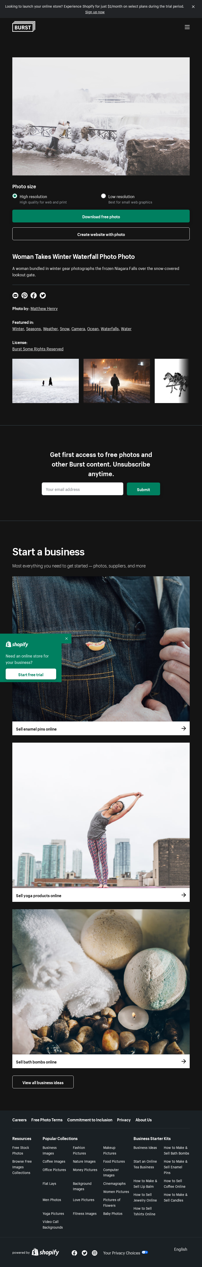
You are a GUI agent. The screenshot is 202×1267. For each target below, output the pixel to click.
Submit (143, 489)
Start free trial (30, 674)
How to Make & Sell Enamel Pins (175, 1166)
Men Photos (52, 1199)
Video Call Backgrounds (53, 1224)
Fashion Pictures (79, 1150)
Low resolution (121, 196)
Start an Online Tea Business (145, 1163)
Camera (78, 328)
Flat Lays (49, 1183)
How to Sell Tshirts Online (144, 1210)
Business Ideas (145, 1147)
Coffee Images (54, 1161)
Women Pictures (116, 1191)
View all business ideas (43, 1082)
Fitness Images (85, 1213)
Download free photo (101, 216)
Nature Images (84, 1161)
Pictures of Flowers (111, 1202)
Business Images (50, 1150)
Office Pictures (54, 1169)
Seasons (33, 328)
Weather (50, 328)
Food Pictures (114, 1161)
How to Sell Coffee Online (174, 1183)
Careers (19, 1119)
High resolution (33, 196)
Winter (18, 328)
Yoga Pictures (53, 1213)
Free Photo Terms (47, 1119)
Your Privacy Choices (121, 1252)
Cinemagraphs (114, 1183)
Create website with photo (101, 234)
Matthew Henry (44, 308)
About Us (143, 1119)
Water (126, 328)
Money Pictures (85, 1169)
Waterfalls (110, 328)
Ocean (93, 328)
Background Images (82, 1185)
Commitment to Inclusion (89, 1119)
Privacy (124, 1119)
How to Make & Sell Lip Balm (145, 1183)
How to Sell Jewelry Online (145, 1197)
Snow (64, 328)
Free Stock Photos (20, 1150)
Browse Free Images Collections (22, 1166)
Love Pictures (83, 1199)
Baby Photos (112, 1213)
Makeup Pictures (109, 1150)
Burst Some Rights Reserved (38, 348)
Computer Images (111, 1172)
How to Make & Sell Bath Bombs (176, 1150)
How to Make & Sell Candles (175, 1197)
